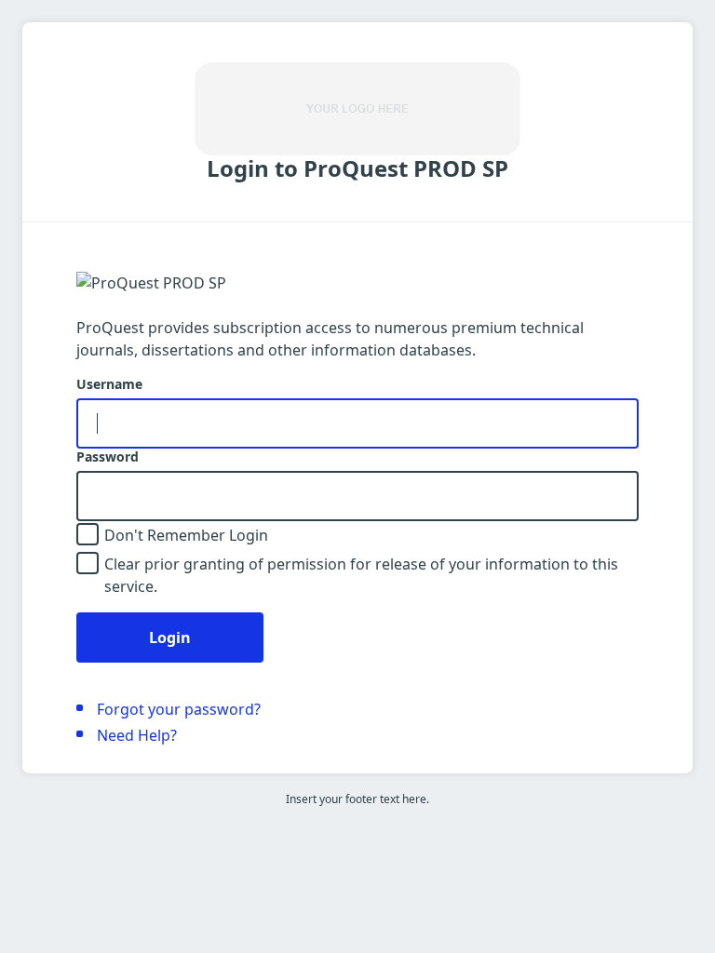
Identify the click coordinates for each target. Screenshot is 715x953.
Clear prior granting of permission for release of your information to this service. (361, 575)
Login (170, 637)
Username (109, 384)
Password (107, 457)
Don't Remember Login (186, 535)
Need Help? (137, 735)
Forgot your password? (179, 709)
